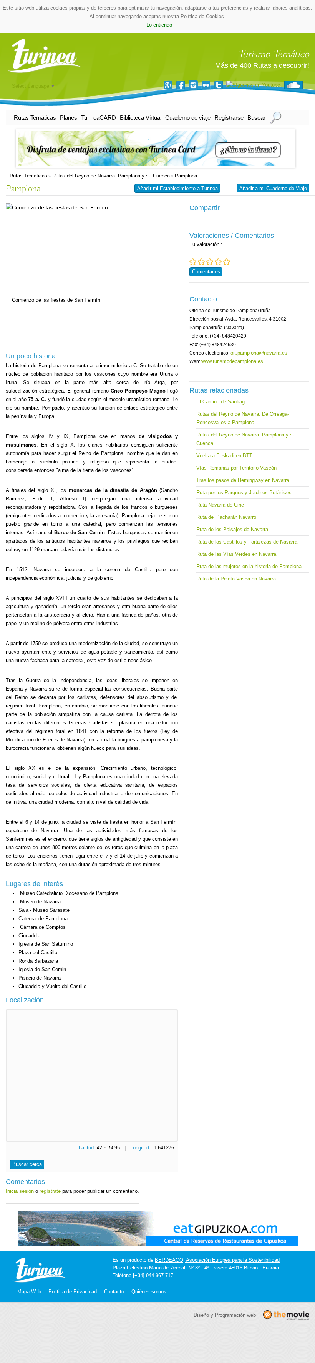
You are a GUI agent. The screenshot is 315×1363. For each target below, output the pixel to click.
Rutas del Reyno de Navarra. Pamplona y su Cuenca (111, 176)
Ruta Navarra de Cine (220, 505)
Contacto (114, 1291)
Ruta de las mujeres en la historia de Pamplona (249, 566)
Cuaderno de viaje (188, 117)
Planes (68, 117)
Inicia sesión (20, 1191)
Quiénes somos (148, 1291)
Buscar (256, 117)
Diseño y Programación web (225, 1315)
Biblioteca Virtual (140, 117)
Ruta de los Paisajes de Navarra (232, 529)
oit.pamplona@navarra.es (258, 353)
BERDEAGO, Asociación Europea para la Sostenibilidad (217, 1260)
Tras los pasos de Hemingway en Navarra (242, 480)
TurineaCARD (98, 117)
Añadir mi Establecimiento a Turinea (177, 188)
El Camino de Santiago (221, 402)
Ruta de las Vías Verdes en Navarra (236, 554)
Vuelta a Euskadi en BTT (224, 455)
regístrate (50, 1191)
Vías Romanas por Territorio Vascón (236, 468)
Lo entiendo (159, 25)
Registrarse (229, 117)
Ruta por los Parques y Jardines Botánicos (244, 492)
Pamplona (186, 176)
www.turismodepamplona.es (232, 361)
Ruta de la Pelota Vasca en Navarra (236, 579)
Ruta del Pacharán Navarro (226, 517)
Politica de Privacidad (72, 1291)
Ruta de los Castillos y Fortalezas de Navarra (246, 542)
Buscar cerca (27, 1164)
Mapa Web (29, 1291)
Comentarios (206, 271)
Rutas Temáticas (35, 117)
